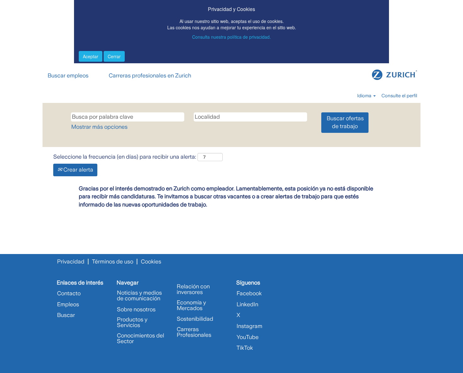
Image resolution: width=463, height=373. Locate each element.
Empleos (68, 304)
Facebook (249, 293)
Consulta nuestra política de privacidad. (231, 37)
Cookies (151, 261)
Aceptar (90, 56)
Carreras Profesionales (194, 332)
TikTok (245, 348)
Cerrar (114, 56)
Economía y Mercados (191, 305)
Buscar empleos (68, 75)
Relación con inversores (193, 289)
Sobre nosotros (136, 309)
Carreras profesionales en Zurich (150, 75)
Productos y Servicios (132, 322)
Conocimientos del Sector (140, 338)
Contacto (69, 293)
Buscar (66, 315)
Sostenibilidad (195, 319)
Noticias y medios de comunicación (139, 296)
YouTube (248, 337)
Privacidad (70, 261)
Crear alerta (77, 170)
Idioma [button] (365, 95)
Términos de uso (112, 261)
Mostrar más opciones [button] (99, 127)
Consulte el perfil (399, 95)
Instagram (249, 326)
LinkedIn (247, 304)
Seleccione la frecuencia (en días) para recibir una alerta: (124, 157)
